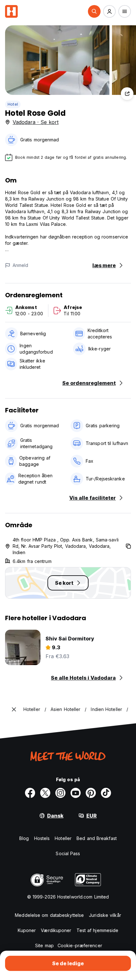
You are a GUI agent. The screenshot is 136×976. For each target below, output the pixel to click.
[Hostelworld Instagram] (60, 793)
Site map (44, 945)
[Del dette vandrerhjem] (127, 93)
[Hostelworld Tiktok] (106, 793)
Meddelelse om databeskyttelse (49, 915)
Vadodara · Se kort (36, 122)
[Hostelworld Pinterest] (91, 793)
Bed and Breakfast (97, 838)
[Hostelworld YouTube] (76, 793)
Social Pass (68, 853)
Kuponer (27, 930)
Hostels (42, 838)
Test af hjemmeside (98, 930)
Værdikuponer (56, 930)
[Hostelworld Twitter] (45, 793)
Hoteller (63, 838)
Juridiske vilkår (105, 915)
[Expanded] (14, 709)
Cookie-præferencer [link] (80, 945)
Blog (24, 838)
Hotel (13, 104)
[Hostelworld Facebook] (30, 793)
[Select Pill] (94, 11)
